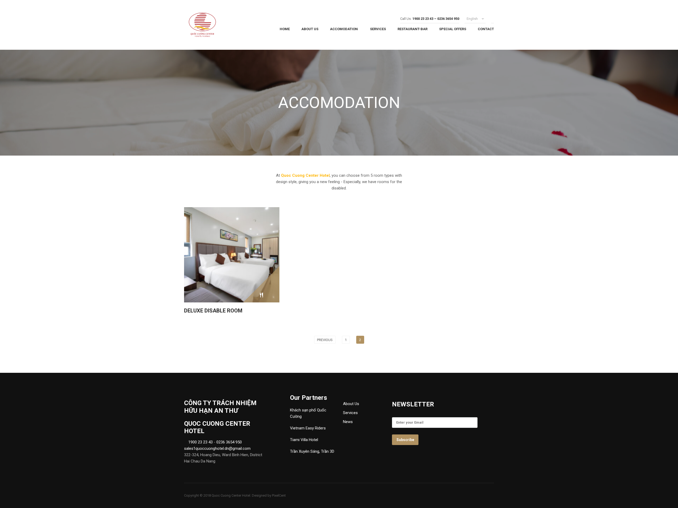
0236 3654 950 (229, 442)
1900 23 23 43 (200, 442)
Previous (325, 340)
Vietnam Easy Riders (308, 428)
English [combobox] (472, 19)
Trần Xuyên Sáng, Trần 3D (312, 451)
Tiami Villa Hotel (304, 439)
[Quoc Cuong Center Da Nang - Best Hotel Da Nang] (220, 26)
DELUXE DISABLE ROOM (213, 310)
